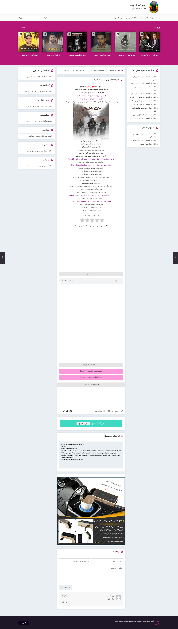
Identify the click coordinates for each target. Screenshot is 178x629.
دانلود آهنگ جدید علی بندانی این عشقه (143, 97)
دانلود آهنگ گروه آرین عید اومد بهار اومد (38, 91)
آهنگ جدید (143, 18)
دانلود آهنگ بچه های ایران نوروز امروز (39, 151)
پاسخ (62, 602)
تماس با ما (115, 18)
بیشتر (23, 27)
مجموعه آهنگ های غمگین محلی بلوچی (38, 121)
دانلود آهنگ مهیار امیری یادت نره (107, 79)
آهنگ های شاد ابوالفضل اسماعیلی (40, 136)
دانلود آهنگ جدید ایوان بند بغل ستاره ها (142, 101)
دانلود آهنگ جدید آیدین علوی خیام (144, 140)
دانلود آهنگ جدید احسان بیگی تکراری (143, 104)
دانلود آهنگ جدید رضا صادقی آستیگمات (38, 106)
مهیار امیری (92, 70)
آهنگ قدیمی (133, 18)
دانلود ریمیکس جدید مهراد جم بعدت (39, 166)
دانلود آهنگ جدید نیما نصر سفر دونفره (143, 118)
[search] (20, 18)
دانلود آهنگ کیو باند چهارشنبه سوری (39, 76)
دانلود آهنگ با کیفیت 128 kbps (91, 371)
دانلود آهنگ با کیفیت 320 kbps (91, 377)
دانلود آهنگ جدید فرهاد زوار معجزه (144, 115)
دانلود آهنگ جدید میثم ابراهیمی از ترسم (142, 93)
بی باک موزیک (155, 18)
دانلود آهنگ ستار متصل (148, 144)
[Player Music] (91, 544)
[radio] (102, 221)
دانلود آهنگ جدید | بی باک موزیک (108, 70)
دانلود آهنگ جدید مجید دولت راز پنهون (143, 83)
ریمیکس (123, 18)
